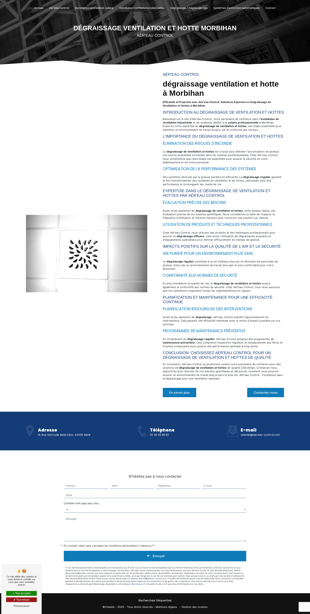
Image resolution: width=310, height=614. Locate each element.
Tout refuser (23, 599)
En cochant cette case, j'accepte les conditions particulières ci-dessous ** (109, 545)
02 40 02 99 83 (159, 435)
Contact (270, 8)
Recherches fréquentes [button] (155, 600)
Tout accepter (23, 593)
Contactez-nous (266, 392)
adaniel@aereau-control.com (260, 435)
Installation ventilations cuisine (94, 8)
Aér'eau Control (59, 8)
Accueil (38, 8)
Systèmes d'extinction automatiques (236, 8)
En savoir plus (179, 392)
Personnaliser (22, 606)
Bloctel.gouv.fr (138, 584)
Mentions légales (166, 607)
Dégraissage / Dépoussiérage (189, 8)
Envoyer (159, 556)
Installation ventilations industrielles (141, 8)
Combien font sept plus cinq (81, 503)
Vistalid (109, 607)
